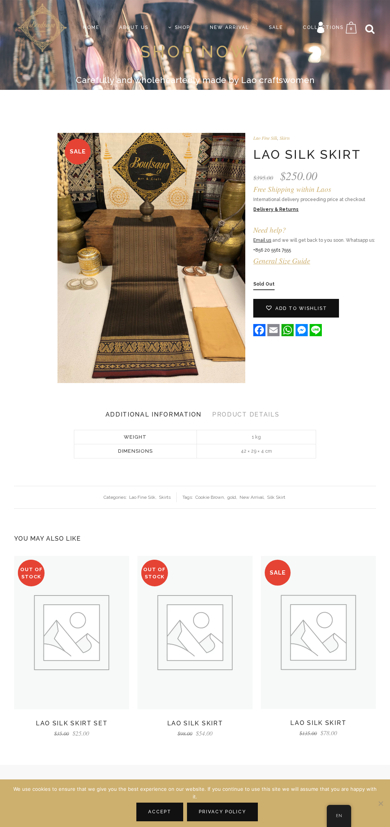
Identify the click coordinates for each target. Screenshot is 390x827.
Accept (159, 811)
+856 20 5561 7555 (272, 250)
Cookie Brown (209, 497)
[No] (380, 803)
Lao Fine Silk (265, 138)
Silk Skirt (276, 497)
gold (231, 497)
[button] (296, 308)
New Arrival (252, 497)
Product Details (246, 414)
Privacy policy (222, 811)
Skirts (285, 138)
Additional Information (153, 414)
